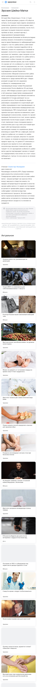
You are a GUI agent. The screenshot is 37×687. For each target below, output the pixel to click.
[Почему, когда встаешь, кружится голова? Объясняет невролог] (18, 641)
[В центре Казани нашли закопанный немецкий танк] (18, 309)
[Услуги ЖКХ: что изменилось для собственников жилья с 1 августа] (18, 281)
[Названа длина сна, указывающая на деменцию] (18, 253)
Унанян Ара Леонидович (16, 167)
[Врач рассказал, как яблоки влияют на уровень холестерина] (18, 336)
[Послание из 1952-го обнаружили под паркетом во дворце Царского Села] (18, 558)
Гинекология (14, 7)
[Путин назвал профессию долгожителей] (18, 613)
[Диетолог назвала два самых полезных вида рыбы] (18, 392)
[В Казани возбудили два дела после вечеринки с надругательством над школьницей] (18, 530)
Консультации (5, 7)
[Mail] (6, 2)
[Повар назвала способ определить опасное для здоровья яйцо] (18, 419)
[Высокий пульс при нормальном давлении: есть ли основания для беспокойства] (18, 668)
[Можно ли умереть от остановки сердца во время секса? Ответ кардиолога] (18, 364)
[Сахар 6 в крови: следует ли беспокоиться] (18, 585)
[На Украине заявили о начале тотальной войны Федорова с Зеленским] (18, 475)
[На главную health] (11, 2)
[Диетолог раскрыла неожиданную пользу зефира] (18, 502)
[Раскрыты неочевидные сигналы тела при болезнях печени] (18, 447)
